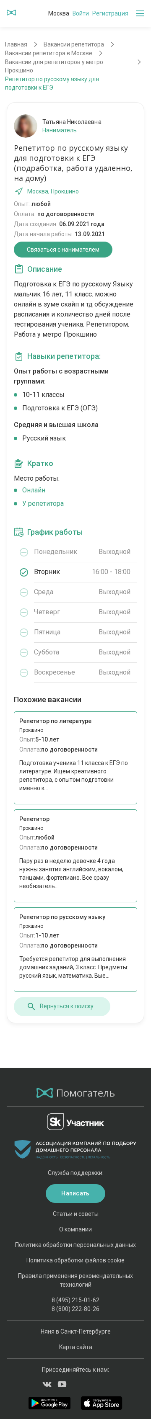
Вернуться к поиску (67, 1006)
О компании (75, 1229)
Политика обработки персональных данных (75, 1244)
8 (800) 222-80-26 (75, 1309)
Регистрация (110, 13)
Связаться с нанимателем (63, 249)
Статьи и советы (76, 1213)
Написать (75, 1193)
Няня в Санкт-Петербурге (76, 1331)
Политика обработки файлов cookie (75, 1260)
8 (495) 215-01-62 (75, 1300)
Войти (81, 13)
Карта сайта (75, 1347)
